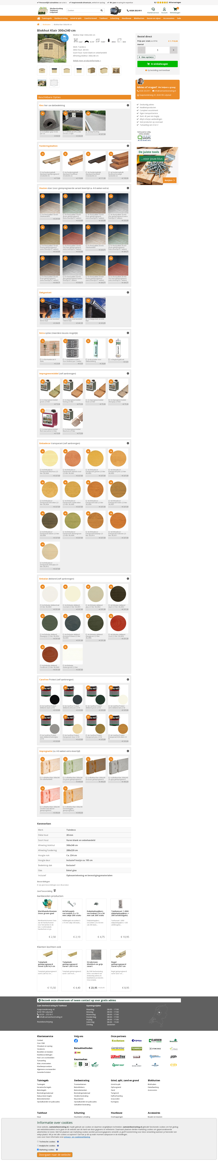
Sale (179, 18)
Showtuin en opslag (44, 1046)
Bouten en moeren (155, 1117)
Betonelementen (43, 1099)
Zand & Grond (90, 18)
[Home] (38, 24)
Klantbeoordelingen (44, 1055)
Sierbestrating (61, 18)
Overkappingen (117, 1117)
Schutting (114, 18)
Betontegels (41, 1090)
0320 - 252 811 (46, 1014)
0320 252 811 (144, 91)
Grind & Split (75, 18)
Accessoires (168, 18)
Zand (113, 1090)
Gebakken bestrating (82, 1104)
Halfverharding (116, 1096)
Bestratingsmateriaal (45, 1093)
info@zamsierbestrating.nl (165, 91)
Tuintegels (47, 18)
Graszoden (115, 1099)
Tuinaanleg (41, 1060)
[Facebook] (76, 1040)
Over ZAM (41, 1043)
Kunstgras (115, 1102)
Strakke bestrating (81, 1096)
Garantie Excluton (44, 1072)
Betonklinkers (79, 1087)
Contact (40, 1040)
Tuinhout (103, 18)
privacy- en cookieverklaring (77, 1137)
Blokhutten (139, 18)
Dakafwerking (153, 1087)
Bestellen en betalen (45, 1052)
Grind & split (115, 1084)
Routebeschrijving (45, 1021)
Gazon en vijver (154, 18)
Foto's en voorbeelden (45, 1058)
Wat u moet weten (44, 1063)
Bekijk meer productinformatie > (87, 60)
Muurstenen (79, 1099)
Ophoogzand (116, 1087)
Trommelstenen (80, 1084)
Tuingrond (115, 1093)
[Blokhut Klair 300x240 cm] (53, 48)
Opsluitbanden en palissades (48, 1102)
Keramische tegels (44, 1087)
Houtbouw (126, 18)
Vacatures (41, 1049)
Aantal (140, 44)
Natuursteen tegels (44, 1096)
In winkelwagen (159, 63)
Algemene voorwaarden (46, 1069)
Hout (39, 1117)
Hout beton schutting (82, 1117)
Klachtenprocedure (44, 1066)
